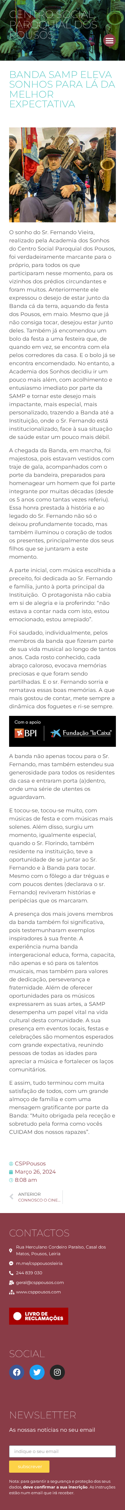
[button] (109, 40)
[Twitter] (37, 1372)
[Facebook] (16, 1372)
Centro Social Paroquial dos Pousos (53, 24)
